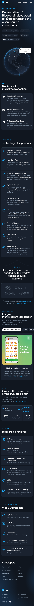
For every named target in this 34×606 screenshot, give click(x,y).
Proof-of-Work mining (21, 401)
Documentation (6, 567)
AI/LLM (4, 576)
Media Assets (24, 598)
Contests (20, 576)
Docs (30, 2)
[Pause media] (29, 338)
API (19, 570)
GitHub (25, 2)
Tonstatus (23, 594)
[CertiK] (22, 287)
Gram (19, 2)
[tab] (11, 329)
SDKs (19, 567)
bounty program (25, 301)
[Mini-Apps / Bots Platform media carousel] (17, 350)
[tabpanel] (17, 356)
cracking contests (21, 303)
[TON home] (5, 2)
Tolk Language (6, 570)
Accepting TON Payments (9, 579)
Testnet (20, 573)
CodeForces (5, 573)
